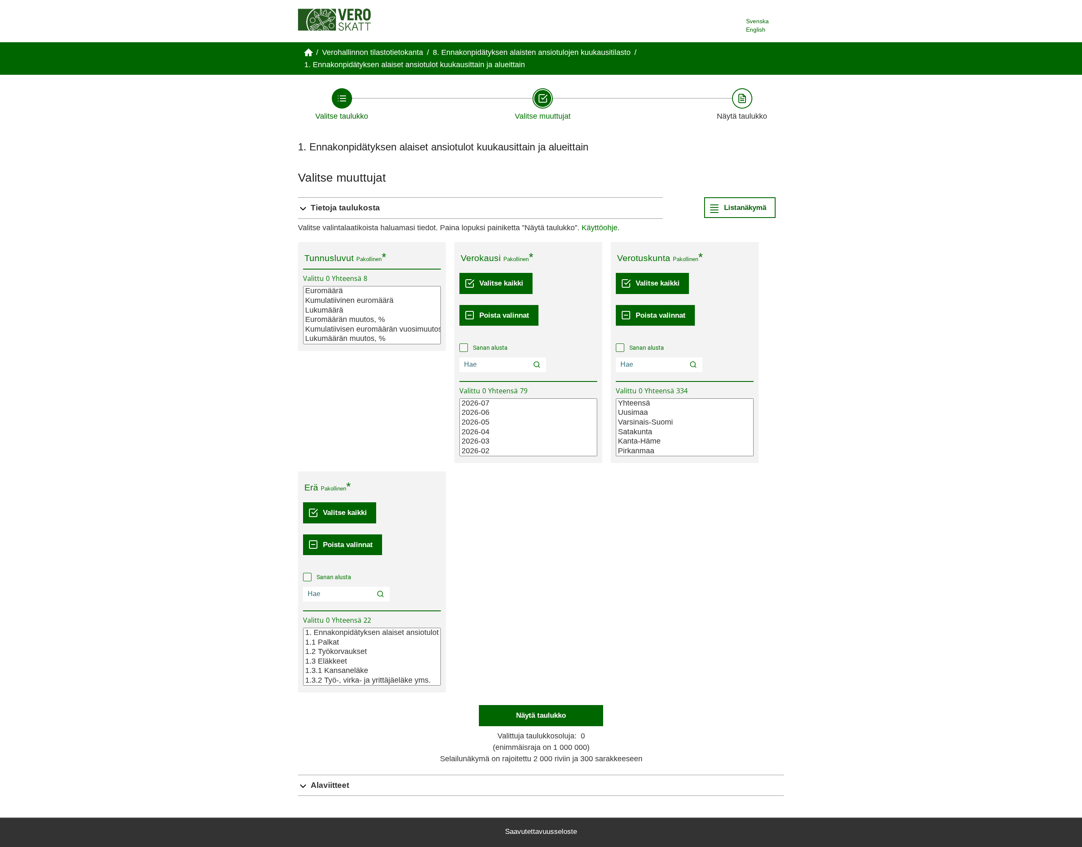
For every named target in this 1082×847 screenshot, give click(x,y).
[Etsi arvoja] (536, 364)
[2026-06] (528, 413)
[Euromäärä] (371, 291)
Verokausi (481, 258)
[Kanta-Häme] (684, 442)
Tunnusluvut (329, 258)
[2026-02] (528, 451)
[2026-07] (528, 404)
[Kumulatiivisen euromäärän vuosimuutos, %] (371, 330)
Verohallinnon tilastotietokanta (372, 52)
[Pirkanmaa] (684, 451)
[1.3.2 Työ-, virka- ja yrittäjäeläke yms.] (371, 681)
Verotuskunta (643, 258)
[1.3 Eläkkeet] (371, 662)
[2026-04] (528, 432)
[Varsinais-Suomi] (684, 423)
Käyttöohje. (601, 227)
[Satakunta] (684, 432)
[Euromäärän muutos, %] (371, 320)
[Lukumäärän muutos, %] (371, 339)
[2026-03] (528, 442)
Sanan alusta (490, 347)
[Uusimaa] (684, 413)
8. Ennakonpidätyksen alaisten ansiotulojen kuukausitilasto (532, 52)
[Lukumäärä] (371, 311)
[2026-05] (528, 423)
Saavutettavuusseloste (541, 832)
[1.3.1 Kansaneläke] (371, 671)
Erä (311, 487)
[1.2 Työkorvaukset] (371, 652)
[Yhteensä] (684, 404)
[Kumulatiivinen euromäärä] (371, 301)
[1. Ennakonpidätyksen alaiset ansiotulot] (371, 633)
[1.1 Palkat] (371, 643)
